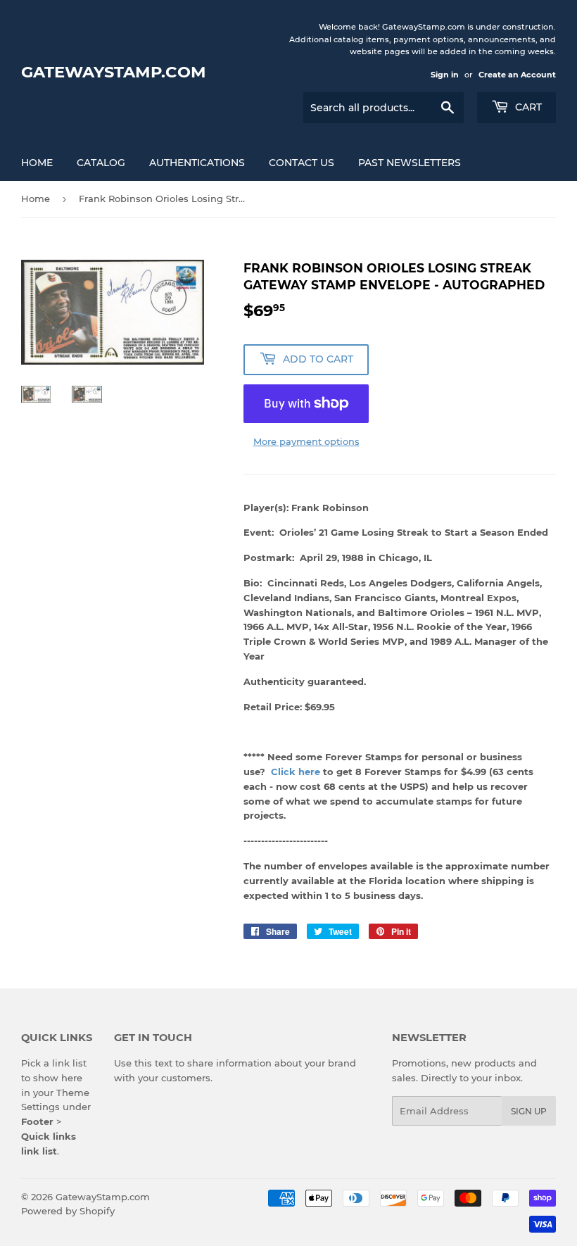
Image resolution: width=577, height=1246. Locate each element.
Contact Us (301, 162)
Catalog (101, 162)
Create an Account (517, 75)
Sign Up (529, 1111)
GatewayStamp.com (113, 72)
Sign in (445, 75)
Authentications (197, 162)
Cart (527, 107)
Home (37, 162)
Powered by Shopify (68, 1210)
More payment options (306, 441)
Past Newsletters (409, 162)
